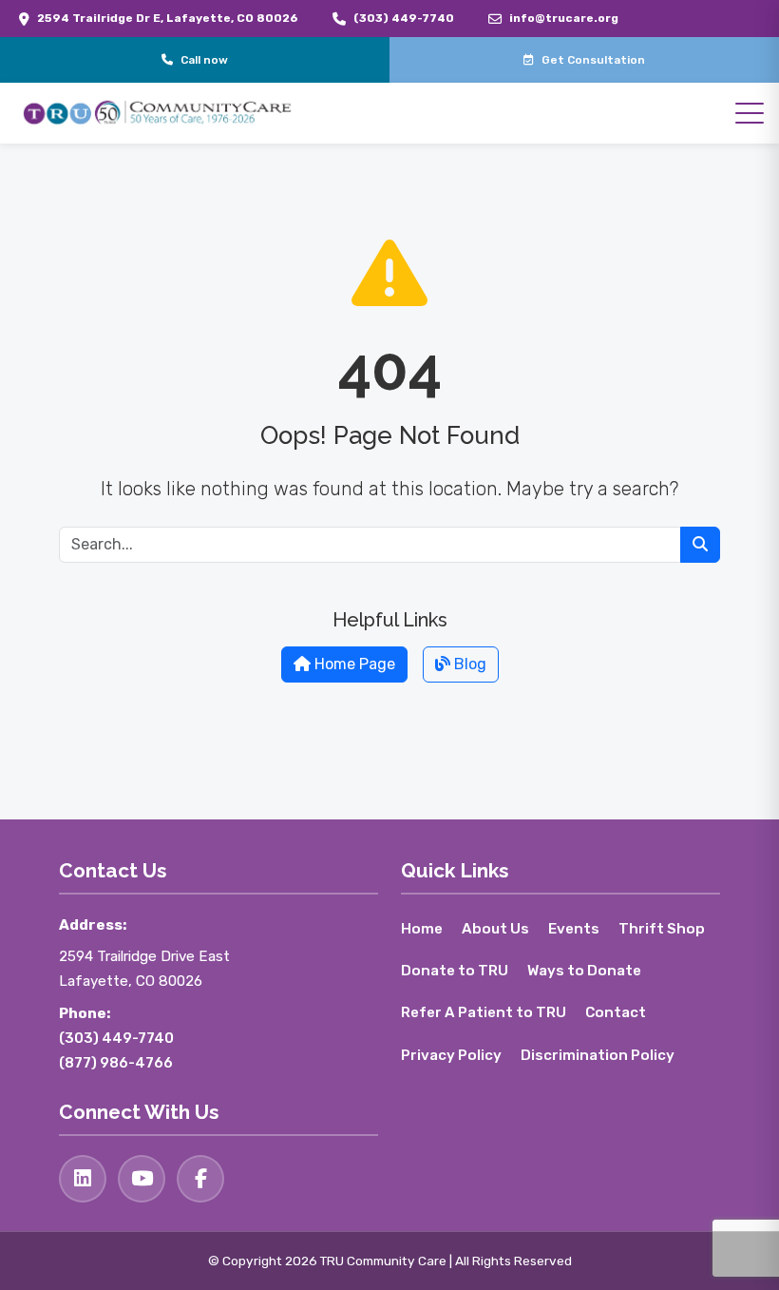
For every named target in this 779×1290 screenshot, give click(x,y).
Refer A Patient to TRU (483, 1012)
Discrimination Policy (597, 1055)
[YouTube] (141, 1179)
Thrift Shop (661, 928)
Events (573, 928)
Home (422, 928)
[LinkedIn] (82, 1179)
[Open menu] (749, 113)
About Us (495, 928)
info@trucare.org (563, 18)
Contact (615, 1012)
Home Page (353, 664)
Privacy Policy (451, 1055)
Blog (468, 664)
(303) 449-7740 (403, 18)
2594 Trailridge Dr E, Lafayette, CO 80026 (167, 18)
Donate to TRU (454, 970)
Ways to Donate (584, 970)
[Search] (700, 545)
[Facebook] (200, 1179)
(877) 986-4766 (116, 1062)
